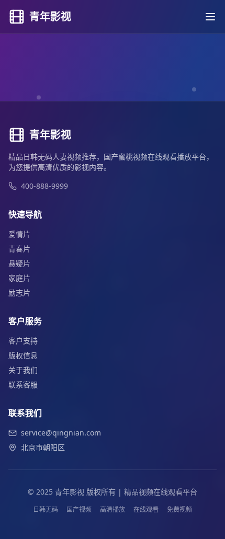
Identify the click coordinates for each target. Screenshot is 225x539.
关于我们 (23, 370)
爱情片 (19, 234)
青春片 (19, 249)
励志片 (19, 292)
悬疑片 (19, 263)
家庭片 (19, 278)
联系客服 (23, 384)
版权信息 (23, 355)
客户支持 (23, 341)
